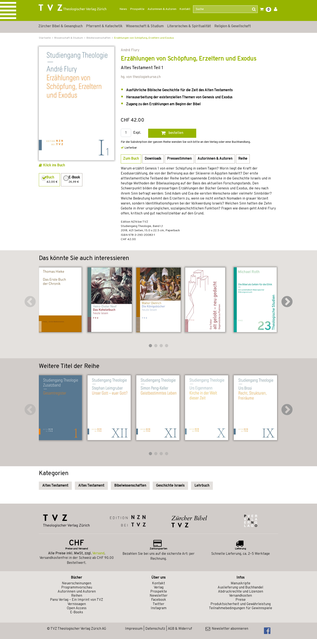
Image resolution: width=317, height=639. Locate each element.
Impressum (134, 629)
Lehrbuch (202, 486)
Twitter (158, 604)
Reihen (76, 596)
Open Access (76, 608)
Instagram (158, 608)
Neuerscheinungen (76, 583)
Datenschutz (155, 629)
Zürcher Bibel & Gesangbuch (60, 26)
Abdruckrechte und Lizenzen (240, 592)
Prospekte (137, 9)
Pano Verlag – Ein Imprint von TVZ (76, 600)
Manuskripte (240, 583)
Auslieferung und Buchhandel (240, 587)
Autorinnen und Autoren (77, 592)
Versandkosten (240, 596)
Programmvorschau (76, 587)
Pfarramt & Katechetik (104, 26)
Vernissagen (76, 604)
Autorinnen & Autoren (162, 9)
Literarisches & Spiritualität (189, 26)
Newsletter (159, 596)
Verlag (158, 587)
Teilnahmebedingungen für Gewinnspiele (240, 608)
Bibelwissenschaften (130, 486)
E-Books (76, 612)
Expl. (137, 133)
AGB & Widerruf (180, 629)
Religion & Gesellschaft (232, 26)
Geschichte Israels (170, 486)
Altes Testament (55, 486)
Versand (98, 553)
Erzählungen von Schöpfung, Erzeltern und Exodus (144, 38)
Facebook (158, 600)
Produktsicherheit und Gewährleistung (240, 604)
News (123, 9)
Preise (240, 600)
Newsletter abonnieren (229, 629)
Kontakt (184, 9)
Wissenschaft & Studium (145, 26)
